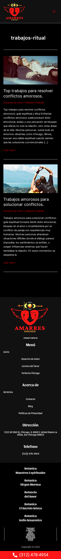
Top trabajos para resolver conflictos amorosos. (28, 93)
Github (30, 539)
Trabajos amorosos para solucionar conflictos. (26, 202)
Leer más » (9, 150)
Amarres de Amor (13, 102)
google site (30, 536)
